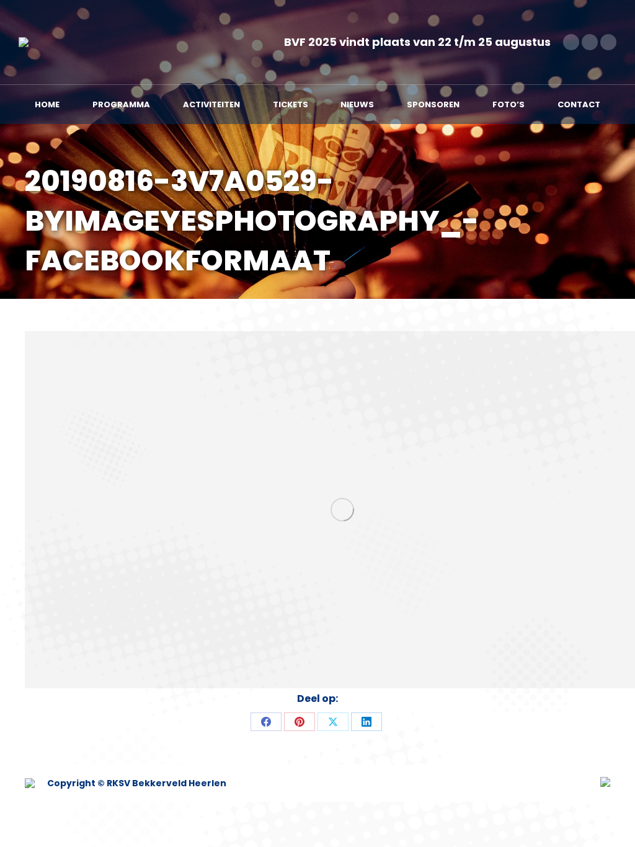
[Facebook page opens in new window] (571, 42)
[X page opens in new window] (590, 42)
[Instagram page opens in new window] (608, 42)
